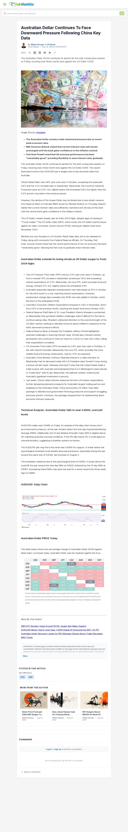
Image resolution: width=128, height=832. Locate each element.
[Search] (121, 13)
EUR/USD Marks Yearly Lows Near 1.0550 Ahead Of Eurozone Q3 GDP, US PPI (60, 630)
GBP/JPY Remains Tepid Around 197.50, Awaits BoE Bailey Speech (53, 626)
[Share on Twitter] (30, 53)
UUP (31, 677)
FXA (22, 677)
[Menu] (5, 4)
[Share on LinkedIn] (40, 53)
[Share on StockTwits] (35, 53)
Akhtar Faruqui (37, 44)
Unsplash (40, 132)
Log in (49, 749)
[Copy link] (55, 53)
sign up (57, 749)
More (25, 656)
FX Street (51, 44)
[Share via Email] (50, 53)
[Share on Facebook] (45, 53)
